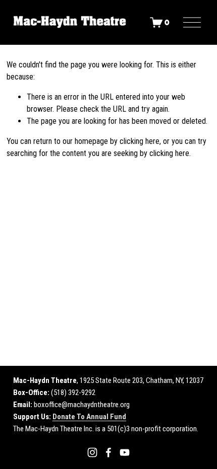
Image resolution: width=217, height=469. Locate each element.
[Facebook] (108, 452)
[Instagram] (92, 452)
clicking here (139, 141)
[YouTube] (125, 452)
